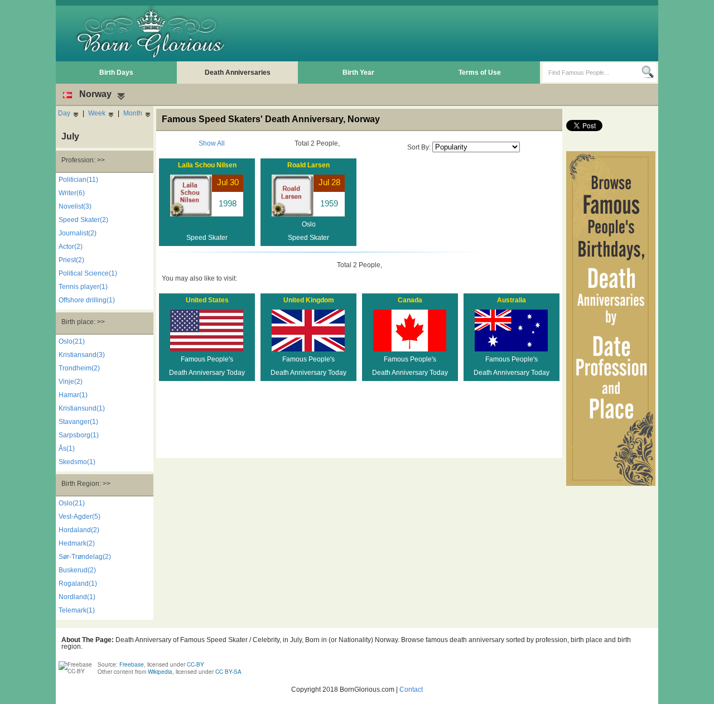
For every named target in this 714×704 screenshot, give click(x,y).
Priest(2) (71, 260)
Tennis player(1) (83, 287)
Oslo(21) (72, 341)
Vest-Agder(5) (79, 516)
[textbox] (592, 72)
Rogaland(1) (78, 583)
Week (96, 113)
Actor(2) (71, 246)
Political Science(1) (88, 273)
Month (132, 113)
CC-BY (195, 664)
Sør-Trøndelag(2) (85, 557)
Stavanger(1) (78, 422)
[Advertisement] (452, 33)
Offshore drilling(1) (87, 300)
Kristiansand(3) (82, 355)
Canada (410, 300)
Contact (411, 689)
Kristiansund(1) (82, 408)
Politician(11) (78, 180)
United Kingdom (308, 300)
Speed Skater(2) (83, 220)
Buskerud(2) (77, 570)
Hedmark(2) (77, 543)
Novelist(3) (75, 206)
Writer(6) (72, 193)
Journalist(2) (78, 233)
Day (64, 113)
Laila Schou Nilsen (207, 165)
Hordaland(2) (79, 530)
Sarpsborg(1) (79, 435)
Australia (511, 300)
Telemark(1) (77, 610)
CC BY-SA (228, 672)
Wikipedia (160, 672)
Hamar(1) (73, 395)
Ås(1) (67, 448)
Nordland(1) (77, 597)
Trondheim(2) (79, 368)
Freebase (131, 664)
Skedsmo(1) (77, 462)
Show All (212, 143)
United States (207, 300)
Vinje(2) (71, 381)
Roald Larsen (308, 165)
